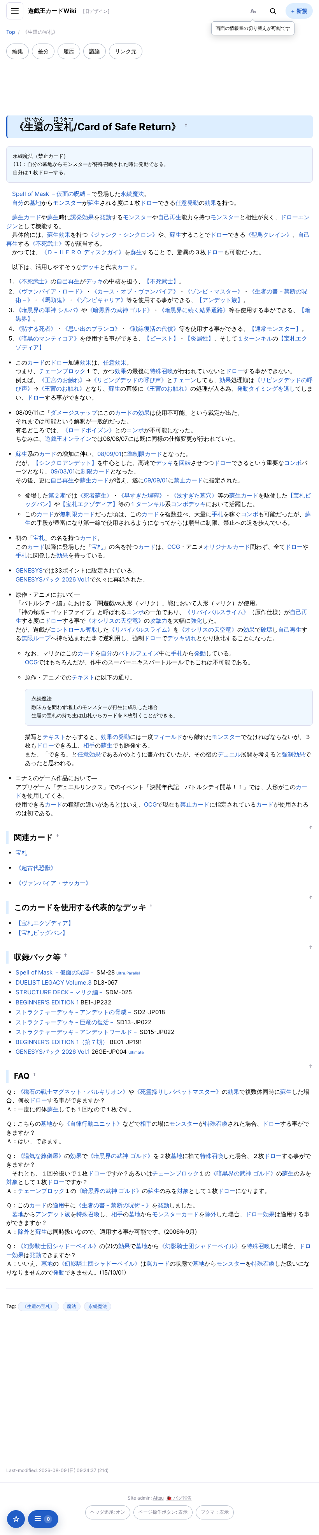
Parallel (133, 973)
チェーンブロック (62, 371)
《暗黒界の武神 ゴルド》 (120, 310)
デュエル (229, 754)
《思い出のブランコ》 (91, 328)
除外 (210, 1214)
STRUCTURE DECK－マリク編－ (60, 992)
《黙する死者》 (36, 328)
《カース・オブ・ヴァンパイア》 (135, 291)
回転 (185, 462)
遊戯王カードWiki (52, 10)
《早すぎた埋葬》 (141, 495)
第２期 (57, 495)
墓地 (35, 202)
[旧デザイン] (96, 11)
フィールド (167, 736)
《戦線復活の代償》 (152, 328)
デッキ (91, 267)
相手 (89, 745)
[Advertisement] (159, 82)
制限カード (95, 471)
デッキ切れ (181, 638)
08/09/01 (109, 454)
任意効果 (114, 362)
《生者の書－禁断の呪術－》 (114, 1205)
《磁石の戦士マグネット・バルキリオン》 (73, 1091)
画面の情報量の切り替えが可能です (253, 28)
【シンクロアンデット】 (65, 462)
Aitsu (158, 1498)
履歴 (68, 51)
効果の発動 (115, 736)
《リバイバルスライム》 (217, 612)
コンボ (135, 430)
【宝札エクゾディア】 (89, 504)
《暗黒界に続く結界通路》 (194, 310)
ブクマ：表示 (215, 1512)
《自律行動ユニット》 (93, 1123)
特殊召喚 (161, 371)
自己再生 (169, 217)
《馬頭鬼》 (53, 300)
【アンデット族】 (219, 300)
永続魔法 (132, 193)
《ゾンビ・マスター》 (214, 291)
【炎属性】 (199, 338)
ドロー (149, 202)
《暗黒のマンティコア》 (48, 338)
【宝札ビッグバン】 (42, 932)
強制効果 (293, 754)
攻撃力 (158, 620)
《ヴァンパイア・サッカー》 (53, 883)
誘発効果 (82, 217)
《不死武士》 (47, 243)
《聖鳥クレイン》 (268, 234)
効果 (210, 202)
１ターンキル (254, 338)
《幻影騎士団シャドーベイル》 (58, 1246)
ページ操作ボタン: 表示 (163, 1512)
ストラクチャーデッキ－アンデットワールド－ (77, 1032)
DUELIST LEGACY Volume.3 (54, 982)
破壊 (266, 629)
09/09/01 (156, 480)
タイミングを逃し (272, 388)
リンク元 (126, 51)
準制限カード (144, 454)
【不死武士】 (161, 281)
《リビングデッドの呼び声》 (129, 380)
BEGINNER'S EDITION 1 (47, 1002)
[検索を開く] (273, 11)
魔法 (71, 1306)
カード (32, 217)
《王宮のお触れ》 (62, 380)
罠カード (158, 1263)
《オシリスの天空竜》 (115, 620)
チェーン (184, 380)
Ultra (120, 973)
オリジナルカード (226, 546)
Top (10, 32)
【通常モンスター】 (275, 328)
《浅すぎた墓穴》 (194, 495)
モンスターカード (175, 1214)
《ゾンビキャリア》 (100, 300)
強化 (196, 620)
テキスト (83, 677)
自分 (18, 202)
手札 (217, 514)
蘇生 (94, 202)
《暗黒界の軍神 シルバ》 (48, 310)
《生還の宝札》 (38, 1306)
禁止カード (188, 480)
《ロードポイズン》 (88, 430)
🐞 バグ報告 (179, 1498)
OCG (173, 546)
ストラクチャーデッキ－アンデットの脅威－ (74, 1012)
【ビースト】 (161, 338)
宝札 (39, 537)
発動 (105, 217)
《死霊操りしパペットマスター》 (178, 1091)
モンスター (67, 202)
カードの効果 (132, 412)
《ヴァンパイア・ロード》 (51, 291)
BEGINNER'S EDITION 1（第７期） (62, 1042)
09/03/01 (63, 471)
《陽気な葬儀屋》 (41, 1156)
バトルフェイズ (138, 653)
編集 (17, 51)
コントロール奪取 (74, 629)
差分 (43, 51)
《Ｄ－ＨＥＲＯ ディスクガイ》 (82, 252)
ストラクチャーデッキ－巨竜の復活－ (65, 1022)
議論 (94, 51)
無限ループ (36, 638)
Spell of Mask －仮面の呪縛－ (51, 193)
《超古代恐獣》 (36, 867)
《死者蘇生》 (94, 495)
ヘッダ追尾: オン (107, 1512)
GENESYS (29, 570)
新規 (301, 10)
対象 (12, 1182)
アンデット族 (52, 1214)
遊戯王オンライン (68, 438)
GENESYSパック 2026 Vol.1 (53, 579)
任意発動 (187, 202)
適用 (58, 1205)
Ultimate (136, 1052)
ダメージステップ (74, 412)
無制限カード (77, 514)
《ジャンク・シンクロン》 (123, 234)
